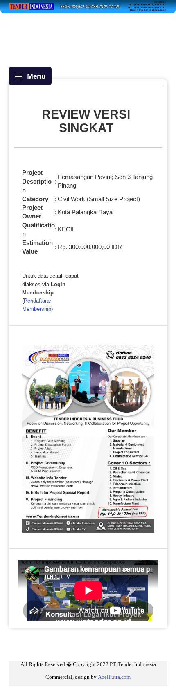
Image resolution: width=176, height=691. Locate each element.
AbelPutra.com (114, 677)
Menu (35, 76)
